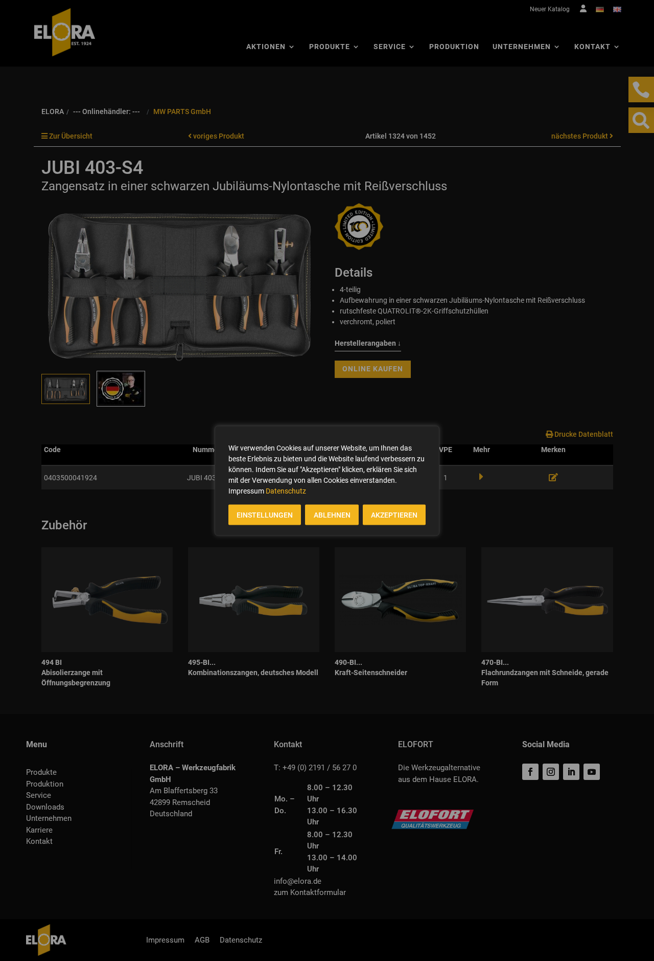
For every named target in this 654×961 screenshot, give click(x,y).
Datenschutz (286, 490)
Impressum (246, 490)
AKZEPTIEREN (394, 514)
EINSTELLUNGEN (265, 514)
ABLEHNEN (332, 514)
